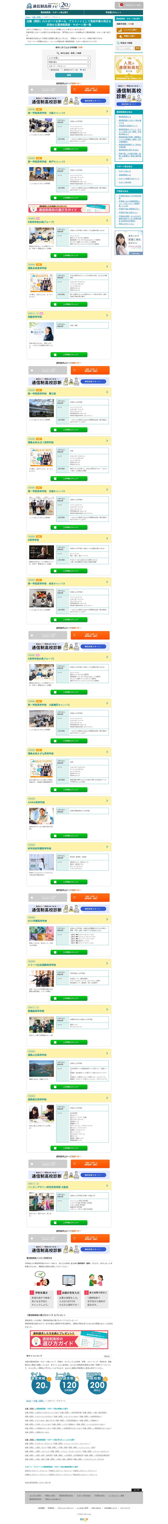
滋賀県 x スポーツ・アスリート (36, 1471)
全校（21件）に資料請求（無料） (92, 89)
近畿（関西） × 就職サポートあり (37, 1432)
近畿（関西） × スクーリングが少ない (39, 1416)
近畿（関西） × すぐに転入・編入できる (39, 1420)
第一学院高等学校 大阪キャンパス (46, 113)
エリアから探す (130, 30)
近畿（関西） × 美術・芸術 (35, 1459)
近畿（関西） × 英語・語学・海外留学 (39, 1455)
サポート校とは (125, 171)
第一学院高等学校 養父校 (42, 393)
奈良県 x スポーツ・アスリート (60, 1475)
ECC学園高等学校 (37, 921)
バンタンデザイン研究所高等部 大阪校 (48, 1187)
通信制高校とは (125, 117)
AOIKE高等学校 (36, 802)
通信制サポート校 (71, 70)
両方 (84, 70)
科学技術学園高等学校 (39, 848)
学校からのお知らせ (53, 1499)
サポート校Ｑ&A (125, 182)
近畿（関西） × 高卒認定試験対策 (97, 1455)
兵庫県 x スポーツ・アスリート (36, 1475)
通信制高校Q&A (35, 1499)
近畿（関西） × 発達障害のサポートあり (67, 1428)
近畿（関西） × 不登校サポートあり (38, 1428)
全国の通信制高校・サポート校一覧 (38, 1482)
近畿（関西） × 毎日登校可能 (71, 1412)
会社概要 (41, 1508)
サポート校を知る (84, 1495)
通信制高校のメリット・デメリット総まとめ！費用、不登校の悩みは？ (130, 131)
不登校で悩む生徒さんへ (128, 212)
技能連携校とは (125, 175)
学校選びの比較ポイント (128, 126)
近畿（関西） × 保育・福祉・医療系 (59, 1459)
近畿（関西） (37, 17)
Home (28, 17)
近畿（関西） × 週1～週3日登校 (94, 1412)
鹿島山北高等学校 (37, 1055)
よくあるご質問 (82, 1508)
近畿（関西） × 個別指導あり (90, 1416)
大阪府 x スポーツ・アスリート (84, 1471)
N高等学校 (33, 540)
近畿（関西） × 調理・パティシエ (37, 1451)
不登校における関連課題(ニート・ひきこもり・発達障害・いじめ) (129, 203)
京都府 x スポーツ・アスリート (60, 1471)
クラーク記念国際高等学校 (42, 965)
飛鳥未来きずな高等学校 (41, 753)
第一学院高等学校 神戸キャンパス (46, 161)
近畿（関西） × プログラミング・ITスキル (88, 1459)
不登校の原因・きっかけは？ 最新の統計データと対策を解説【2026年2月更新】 (130, 218)
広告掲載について (110, 1508)
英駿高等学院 (35, 317)
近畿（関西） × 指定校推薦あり (67, 1420)
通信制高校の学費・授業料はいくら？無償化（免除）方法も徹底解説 (130, 139)
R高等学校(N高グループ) (41, 222)
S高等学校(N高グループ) (41, 658)
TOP (137, 1490)
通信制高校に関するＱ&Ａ (129, 150)
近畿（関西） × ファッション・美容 (82, 1447)
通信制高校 (55, 70)
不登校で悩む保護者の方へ (129, 209)
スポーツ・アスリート (52, 17)
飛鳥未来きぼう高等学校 (41, 442)
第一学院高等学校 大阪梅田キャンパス (49, 705)
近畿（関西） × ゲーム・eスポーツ (95, 1451)
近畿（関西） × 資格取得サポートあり (97, 1428)
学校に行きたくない (126, 224)
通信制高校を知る (66, 1495)
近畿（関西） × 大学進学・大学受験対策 (68, 1455)
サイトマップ (125, 1508)
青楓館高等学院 (36, 1011)
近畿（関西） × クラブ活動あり (63, 1424)
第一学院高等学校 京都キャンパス (46, 491)
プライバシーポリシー (66, 1508)
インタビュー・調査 (116, 1495)
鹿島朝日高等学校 (37, 1099)
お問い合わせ (96, 1508)
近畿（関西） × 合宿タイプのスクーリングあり (42, 1412)
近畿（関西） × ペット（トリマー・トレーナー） (72, 1443)
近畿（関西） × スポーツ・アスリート (39, 1443)
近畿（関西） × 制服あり (89, 1420)
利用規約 (51, 1508)
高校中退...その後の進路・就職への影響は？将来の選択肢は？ (130, 156)
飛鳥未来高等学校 (37, 268)
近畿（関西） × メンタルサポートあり (90, 1424)
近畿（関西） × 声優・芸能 (57, 1447)
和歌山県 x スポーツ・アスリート (85, 1475)
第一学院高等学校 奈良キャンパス (46, 583)
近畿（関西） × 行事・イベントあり (38, 1424)
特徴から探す (129, 36)
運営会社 (107, 1356)
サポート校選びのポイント (129, 179)
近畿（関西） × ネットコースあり (66, 1416)
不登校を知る (99, 1495)
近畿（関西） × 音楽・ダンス (35, 1447)
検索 (69, 75)
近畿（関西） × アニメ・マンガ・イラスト (66, 1451)
